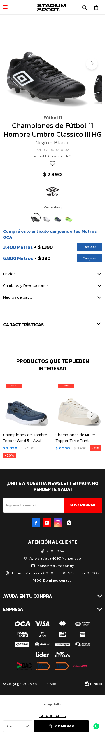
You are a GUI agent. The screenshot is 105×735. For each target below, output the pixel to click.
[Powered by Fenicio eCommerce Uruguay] (93, 683)
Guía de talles (52, 716)
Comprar (64, 726)
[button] (84, 7)
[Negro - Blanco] (36, 217)
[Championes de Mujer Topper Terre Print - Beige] (78, 404)
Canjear (89, 247)
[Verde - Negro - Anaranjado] (69, 217)
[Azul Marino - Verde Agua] (58, 217)
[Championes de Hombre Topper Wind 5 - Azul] (26, 404)
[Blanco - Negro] (47, 217)
